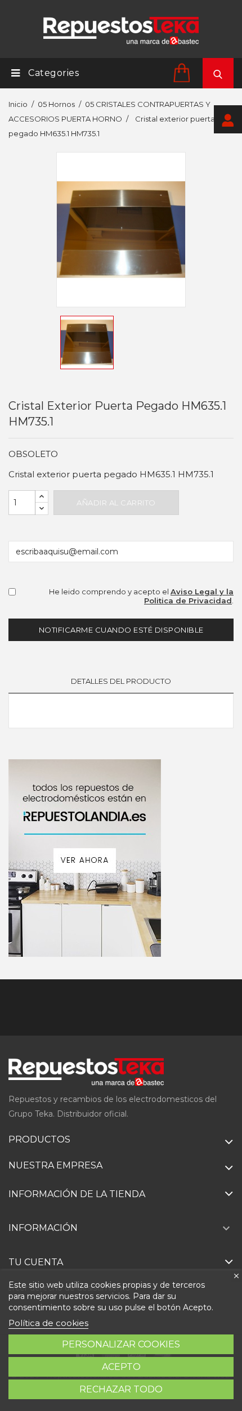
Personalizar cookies (121, 1344)
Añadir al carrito (116, 502)
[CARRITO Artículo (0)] (183, 72)
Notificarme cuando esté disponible (121, 629)
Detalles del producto (121, 681)
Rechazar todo (121, 1389)
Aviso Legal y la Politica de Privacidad (189, 596)
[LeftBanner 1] (84, 858)
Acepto (121, 1366)
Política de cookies (48, 1323)
